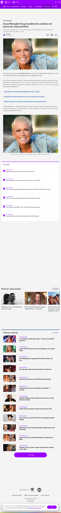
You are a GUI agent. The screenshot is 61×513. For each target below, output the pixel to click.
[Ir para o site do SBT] (39, 490)
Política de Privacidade (34, 508)
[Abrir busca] (55, 2)
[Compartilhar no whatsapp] (48, 35)
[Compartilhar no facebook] (52, 35)
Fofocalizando (7, 20)
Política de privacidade (31, 495)
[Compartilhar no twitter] (56, 35)
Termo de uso (45, 495)
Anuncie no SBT (17, 495)
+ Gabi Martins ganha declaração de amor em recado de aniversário (24, 96)
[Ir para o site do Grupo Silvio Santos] (28, 490)
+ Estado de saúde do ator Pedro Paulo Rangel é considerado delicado (25, 101)
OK (52, 507)
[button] (12, 302)
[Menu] (59, 2)
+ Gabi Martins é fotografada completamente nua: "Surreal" (21, 91)
